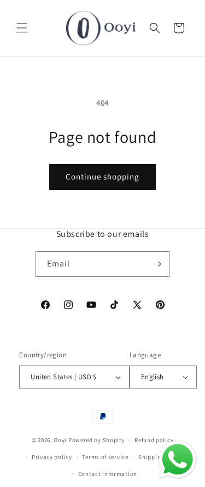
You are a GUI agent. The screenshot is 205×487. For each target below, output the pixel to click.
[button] (22, 28)
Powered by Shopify (96, 440)
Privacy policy (52, 457)
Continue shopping (102, 176)
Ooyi (60, 440)
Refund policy (153, 440)
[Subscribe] (157, 264)
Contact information (107, 474)
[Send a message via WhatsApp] (178, 460)
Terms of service (105, 457)
